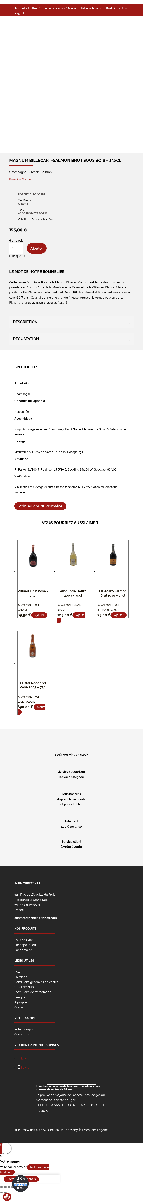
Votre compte (24, 1029)
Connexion (21, 1034)
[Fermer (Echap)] (1, 1187)
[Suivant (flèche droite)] (5, 1192)
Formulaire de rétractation (32, 992)
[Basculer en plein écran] (8, 1187)
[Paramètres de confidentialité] (7, 1197)
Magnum (27, 179)
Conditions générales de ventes (36, 982)
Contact (20, 1007)
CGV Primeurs (24, 987)
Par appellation (25, 945)
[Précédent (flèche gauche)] (1, 1192)
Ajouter (36, 248)
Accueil (19, 8)
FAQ (17, 972)
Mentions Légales (96, 1130)
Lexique (19, 997)
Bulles (32, 8)
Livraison (20, 977)
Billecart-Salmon (53, 8)
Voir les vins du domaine (40, 506)
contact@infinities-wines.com (35, 918)
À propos (20, 1002)
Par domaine (23, 950)
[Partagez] (5, 1187)
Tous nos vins (23, 940)
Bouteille (15, 179)
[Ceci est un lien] (56, 134)
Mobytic (75, 1130)
